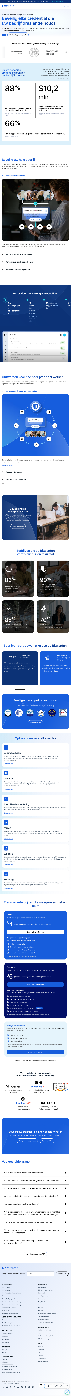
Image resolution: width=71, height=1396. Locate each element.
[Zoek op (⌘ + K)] (64, 6)
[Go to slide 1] (20, 689)
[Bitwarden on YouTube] (18, 1387)
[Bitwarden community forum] (10, 1387)
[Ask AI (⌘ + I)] (67, 1392)
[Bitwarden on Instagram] (29, 1387)
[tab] (16, 308)
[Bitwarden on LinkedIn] (21, 1387)
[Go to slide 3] (40, 689)
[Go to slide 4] (50, 689)
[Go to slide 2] (30, 689)
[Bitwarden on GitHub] (14, 1387)
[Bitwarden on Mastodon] (32, 1387)
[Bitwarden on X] (3, 1387)
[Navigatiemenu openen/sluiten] (68, 6)
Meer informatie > (57, 1)
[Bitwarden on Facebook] (25, 1387)
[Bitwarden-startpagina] (8, 6)
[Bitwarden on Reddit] (7, 1387)
